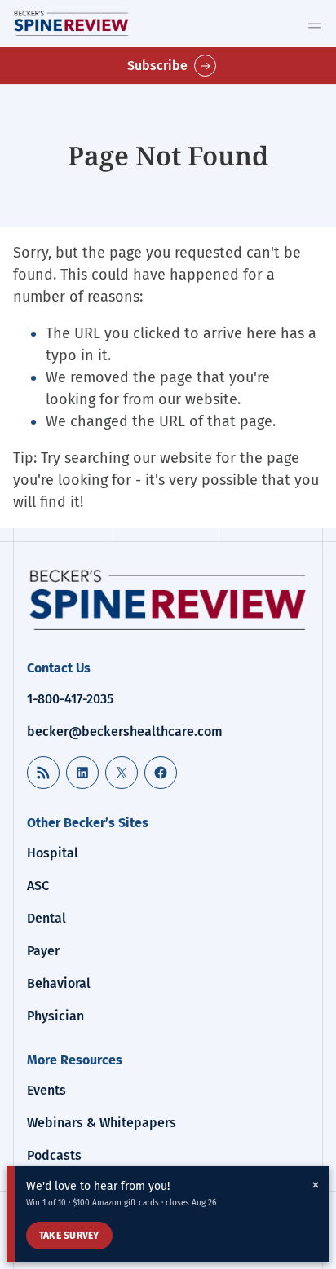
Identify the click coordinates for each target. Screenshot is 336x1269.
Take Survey (69, 1235)
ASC (38, 885)
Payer (43, 950)
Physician (55, 1016)
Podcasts (54, 1155)
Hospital (52, 853)
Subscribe (157, 65)
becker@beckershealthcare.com (125, 731)
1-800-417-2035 (70, 699)
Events (46, 1090)
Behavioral (59, 983)
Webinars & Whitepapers (101, 1122)
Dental (46, 918)
